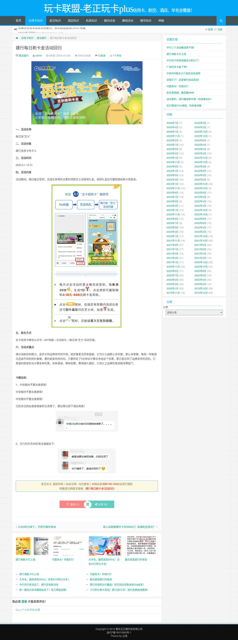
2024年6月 (200, 170)
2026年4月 (172, 127)
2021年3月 (172, 258)
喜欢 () (74, 504)
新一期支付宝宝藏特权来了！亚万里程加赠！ (43, 589)
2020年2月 (200, 284)
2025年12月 (201, 131)
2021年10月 (201, 240)
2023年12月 (201, 184)
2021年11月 (173, 240)
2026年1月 (172, 131)
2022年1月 (172, 236)
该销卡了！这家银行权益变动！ (184, 79)
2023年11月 (173, 188)
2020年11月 (173, 266)
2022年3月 (172, 231)
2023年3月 (172, 205)
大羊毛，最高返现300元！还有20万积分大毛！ (44, 579)
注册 (219, 29)
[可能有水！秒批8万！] (68, 545)
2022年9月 (172, 218)
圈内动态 (109, 20)
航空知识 (55, 20)
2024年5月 (172, 175)
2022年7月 (172, 223)
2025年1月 (172, 157)
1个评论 (117, 55)
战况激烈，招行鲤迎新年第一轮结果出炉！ (190, 99)
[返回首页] (17, 38)
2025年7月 (172, 144)
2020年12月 (201, 262)
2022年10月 (201, 214)
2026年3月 (200, 127)
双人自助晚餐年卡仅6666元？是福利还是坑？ (129, 527)
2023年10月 (201, 188)
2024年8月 (200, 166)
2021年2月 (200, 258)
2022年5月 (172, 227)
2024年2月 (200, 179)
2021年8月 (200, 244)
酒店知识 (73, 20)
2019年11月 (173, 292)
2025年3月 (172, 153)
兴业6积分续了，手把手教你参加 (37, 527)
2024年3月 (172, 179)
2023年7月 (172, 197)
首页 (18, 20)
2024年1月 (172, 184)
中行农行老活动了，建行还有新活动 (38, 584)
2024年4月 (200, 175)
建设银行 (42, 38)
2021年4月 (200, 253)
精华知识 (145, 20)
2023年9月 (172, 192)
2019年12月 (201, 288)
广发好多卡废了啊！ (178, 66)
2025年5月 (172, 149)
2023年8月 (200, 192)
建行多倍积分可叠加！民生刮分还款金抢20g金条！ (117, 584)
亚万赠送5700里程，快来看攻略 (184, 105)
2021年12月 (201, 236)
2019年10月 (201, 292)
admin (38, 55)
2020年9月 (172, 271)
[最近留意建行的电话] (141, 545)
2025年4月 (200, 149)
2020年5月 (172, 279)
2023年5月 (172, 201)
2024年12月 (201, 157)
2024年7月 (172, 170)
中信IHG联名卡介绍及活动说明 (183, 73)
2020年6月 (200, 275)
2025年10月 (201, 136)
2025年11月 (173, 136)
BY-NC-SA (111, 484)
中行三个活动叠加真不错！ (181, 47)
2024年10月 (201, 162)
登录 (210, 29)
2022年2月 (200, 231)
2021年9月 (172, 244)
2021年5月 (172, 253)
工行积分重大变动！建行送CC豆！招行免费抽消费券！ (119, 589)
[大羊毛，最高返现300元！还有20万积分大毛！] (105, 545)
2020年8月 (200, 271)
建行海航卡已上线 (29, 574)
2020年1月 (172, 288)
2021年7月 (172, 249)
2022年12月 (201, 210)
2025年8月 (200, 140)
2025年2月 (200, 153)
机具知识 (91, 20)
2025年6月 (200, 144)
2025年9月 (172, 140)
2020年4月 (200, 279)
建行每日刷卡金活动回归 (39, 47)
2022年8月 (200, 218)
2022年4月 (200, 227)
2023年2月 (200, 205)
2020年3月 (172, 284)
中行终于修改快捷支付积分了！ (184, 60)
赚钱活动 (127, 20)
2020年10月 (201, 266)
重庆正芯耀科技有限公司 (129, 629)
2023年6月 (200, 197)
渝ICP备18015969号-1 (119, 632)
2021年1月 (172, 262)
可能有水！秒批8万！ (101, 574)
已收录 (101, 55)
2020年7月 (172, 275)
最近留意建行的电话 (101, 579)
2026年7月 (172, 123)
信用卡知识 (36, 20)
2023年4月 (200, 201)
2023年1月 (172, 210)
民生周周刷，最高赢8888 (180, 92)
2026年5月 (200, 123)
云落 (124, 636)
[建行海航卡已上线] (32, 545)
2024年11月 (173, 162)
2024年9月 (172, 166)
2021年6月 (200, 249)
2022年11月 (173, 214)
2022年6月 (200, 223)
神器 (161, 20)
